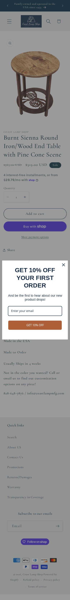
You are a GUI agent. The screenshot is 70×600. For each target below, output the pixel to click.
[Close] (63, 265)
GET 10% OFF (35, 325)
